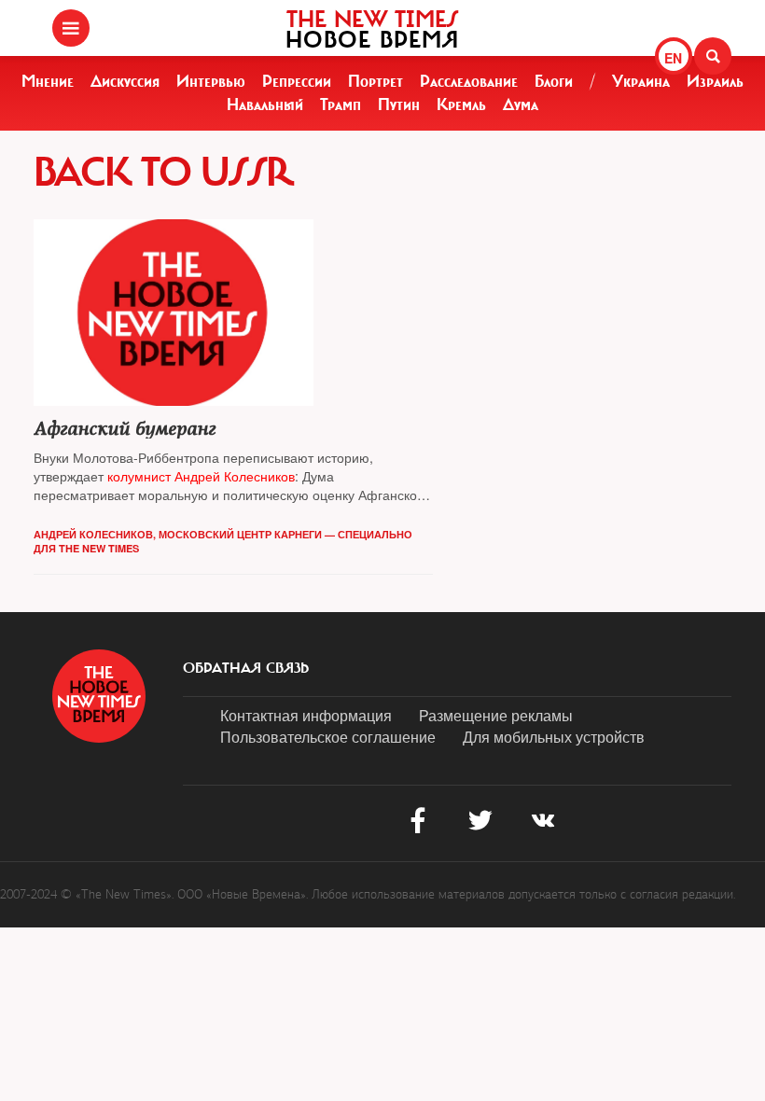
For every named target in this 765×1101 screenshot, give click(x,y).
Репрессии (296, 81)
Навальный (265, 104)
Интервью (210, 81)
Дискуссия (125, 81)
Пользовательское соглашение (328, 736)
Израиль (715, 81)
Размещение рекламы (496, 715)
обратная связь (246, 668)
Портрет (375, 81)
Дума (520, 104)
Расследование (469, 81)
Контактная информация (306, 715)
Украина (641, 81)
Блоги (554, 81)
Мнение (47, 81)
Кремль (461, 104)
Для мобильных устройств (554, 736)
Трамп (340, 104)
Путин (399, 104)
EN (673, 58)
